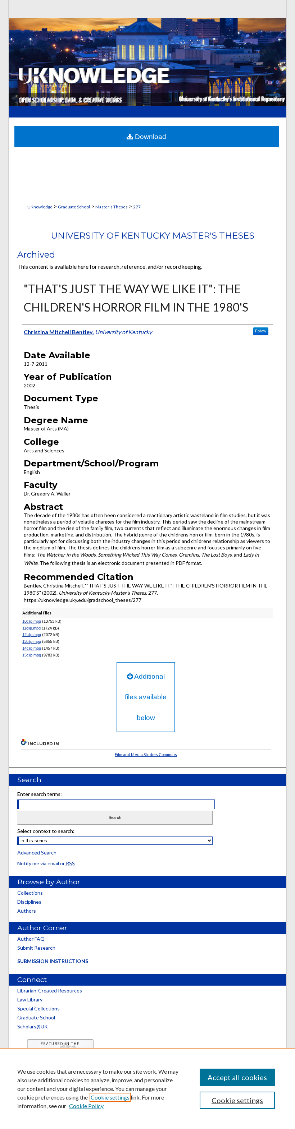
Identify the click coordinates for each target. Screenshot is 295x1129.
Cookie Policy (86, 1105)
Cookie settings (110, 1097)
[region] (147, 1088)
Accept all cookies (237, 1077)
